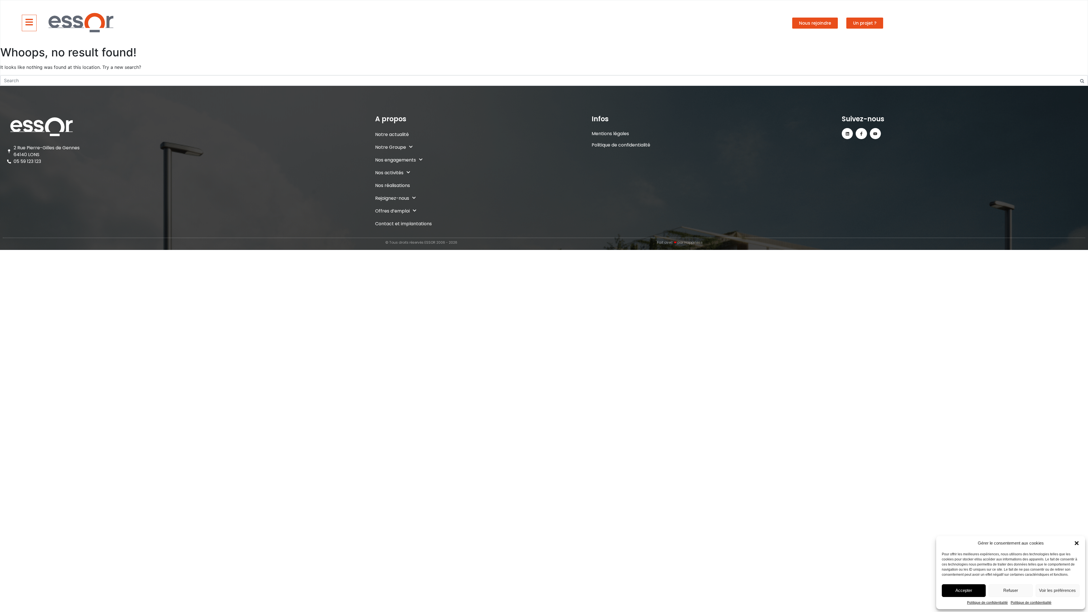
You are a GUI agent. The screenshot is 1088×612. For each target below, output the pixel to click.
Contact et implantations (403, 223)
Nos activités (389, 172)
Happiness (693, 242)
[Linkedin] (847, 133)
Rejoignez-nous (392, 198)
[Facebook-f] (861, 133)
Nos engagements (395, 160)
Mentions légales (610, 133)
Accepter (963, 590)
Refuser (1010, 590)
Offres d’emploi (392, 211)
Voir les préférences (1057, 590)
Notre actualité (392, 134)
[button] (1077, 543)
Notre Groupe (390, 147)
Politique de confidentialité (987, 603)
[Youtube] (875, 133)
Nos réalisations (392, 185)
